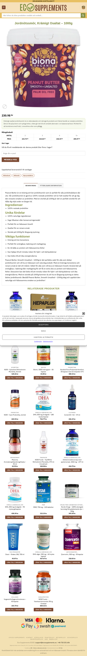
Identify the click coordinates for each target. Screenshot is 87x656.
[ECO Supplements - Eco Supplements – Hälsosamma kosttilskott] (43, 7)
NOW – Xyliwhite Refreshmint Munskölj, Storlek (14, 371)
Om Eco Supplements (17, 637)
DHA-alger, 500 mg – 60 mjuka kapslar (43, 555)
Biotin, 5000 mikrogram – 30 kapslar (43, 371)
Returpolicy (61, 637)
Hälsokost (6, 175)
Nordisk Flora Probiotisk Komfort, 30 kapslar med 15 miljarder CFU (72, 371)
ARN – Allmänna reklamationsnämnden (38, 648)
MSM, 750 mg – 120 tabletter (43, 507)
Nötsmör (17, 175)
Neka (43, 331)
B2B (46, 639)
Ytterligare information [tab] (51, 186)
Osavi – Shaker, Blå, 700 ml (14, 554)
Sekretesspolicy (48, 341)
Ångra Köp (53, 639)
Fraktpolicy (49, 637)
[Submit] (83, 15)
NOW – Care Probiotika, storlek (15, 415)
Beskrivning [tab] (30, 186)
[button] (83, 313)
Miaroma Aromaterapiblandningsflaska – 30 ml (15, 462)
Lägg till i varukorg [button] (15, 378)
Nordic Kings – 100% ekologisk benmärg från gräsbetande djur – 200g (72, 509)
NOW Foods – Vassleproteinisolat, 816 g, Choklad (43, 601)
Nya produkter (28, 175)
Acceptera (43, 324)
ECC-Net (60, 648)
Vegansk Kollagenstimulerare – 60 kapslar (15, 600)
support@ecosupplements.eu (46, 642)
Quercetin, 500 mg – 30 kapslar (72, 554)
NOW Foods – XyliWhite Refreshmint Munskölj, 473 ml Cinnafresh (43, 462)
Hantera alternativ (43, 337)
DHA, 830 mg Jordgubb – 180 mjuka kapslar (43, 416)
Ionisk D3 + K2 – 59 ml (72, 415)
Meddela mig (10, 159)
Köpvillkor (38, 637)
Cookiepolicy (38, 341)
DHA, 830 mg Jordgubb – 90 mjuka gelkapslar (15, 508)
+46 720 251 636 (64, 642)
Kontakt (29, 637)
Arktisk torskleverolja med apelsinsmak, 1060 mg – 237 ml (72, 461)
